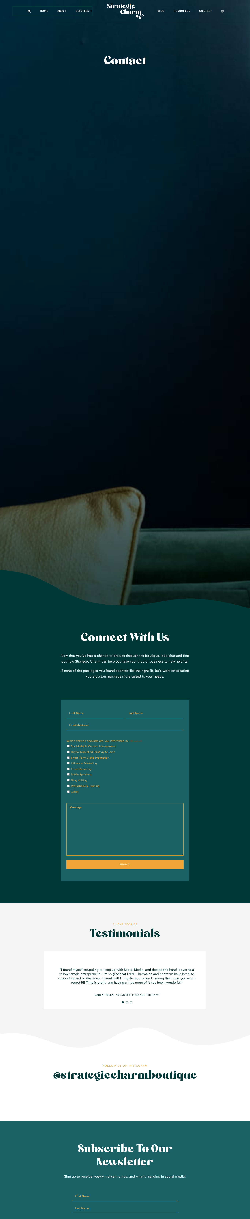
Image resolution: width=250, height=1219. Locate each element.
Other (74, 791)
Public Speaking (81, 774)
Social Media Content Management (93, 746)
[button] (29, 11)
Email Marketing (81, 769)
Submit (125, 864)
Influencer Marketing (84, 763)
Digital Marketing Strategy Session (93, 752)
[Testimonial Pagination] (123, 1002)
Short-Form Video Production (90, 757)
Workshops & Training (85, 786)
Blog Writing (79, 780)
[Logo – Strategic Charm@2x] (125, 5)
